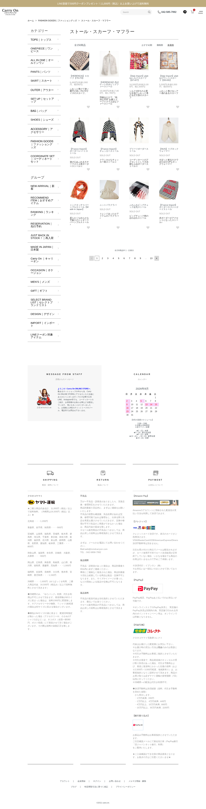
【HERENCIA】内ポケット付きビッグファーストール (109, 84)
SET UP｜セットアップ (42, 100)
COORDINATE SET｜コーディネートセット (43, 159)
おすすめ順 (147, 45)
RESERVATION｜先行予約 (41, 225)
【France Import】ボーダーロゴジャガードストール (168, 207)
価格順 (160, 45)
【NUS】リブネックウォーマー (168, 150)
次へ (156, 258)
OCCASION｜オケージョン (42, 271)
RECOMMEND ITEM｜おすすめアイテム (42, 200)
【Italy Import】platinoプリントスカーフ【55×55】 (168, 78)
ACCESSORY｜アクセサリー (42, 130)
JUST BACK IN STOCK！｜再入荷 (42, 237)
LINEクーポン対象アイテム (42, 336)
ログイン (97, 781)
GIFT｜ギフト (39, 290)
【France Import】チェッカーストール (109, 150)
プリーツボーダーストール (138, 150)
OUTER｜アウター (42, 90)
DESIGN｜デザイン (43, 314)
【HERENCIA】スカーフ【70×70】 (79, 77)
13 (151, 258)
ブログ (74, 787)
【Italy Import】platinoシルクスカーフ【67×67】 (138, 78)
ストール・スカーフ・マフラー (96, 20)
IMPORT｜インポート (43, 324)
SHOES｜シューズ (42, 119)
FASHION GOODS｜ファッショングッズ (57, 20)
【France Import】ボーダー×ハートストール (79, 151)
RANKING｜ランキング (42, 213)
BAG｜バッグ (39, 111)
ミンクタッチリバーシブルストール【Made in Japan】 (79, 207)
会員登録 (81, 781)
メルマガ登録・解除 (137, 781)
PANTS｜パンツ (40, 71)
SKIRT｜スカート (41, 80)
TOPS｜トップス (41, 39)
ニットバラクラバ (108, 205)
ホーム (31, 20)
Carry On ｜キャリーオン (42, 260)
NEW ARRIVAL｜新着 (42, 187)
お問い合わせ (115, 781)
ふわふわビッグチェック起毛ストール (138, 206)
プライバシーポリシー (125, 787)
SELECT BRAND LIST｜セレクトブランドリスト (42, 302)
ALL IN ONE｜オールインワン (42, 61)
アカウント (65, 781)
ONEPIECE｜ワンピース (42, 50)
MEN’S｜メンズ (40, 281)
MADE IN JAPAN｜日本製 (42, 248)
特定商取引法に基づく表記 (96, 787)
